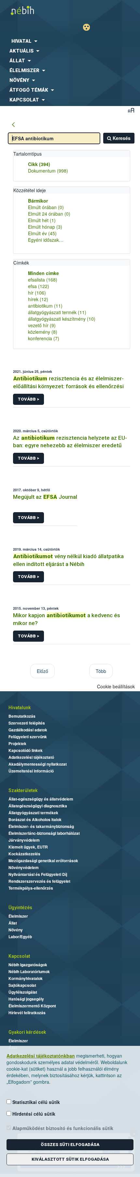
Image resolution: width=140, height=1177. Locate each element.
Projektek (17, 743)
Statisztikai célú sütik (35, 1102)
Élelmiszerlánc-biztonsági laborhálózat (44, 833)
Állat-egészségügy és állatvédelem (40, 799)
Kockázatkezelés (24, 854)
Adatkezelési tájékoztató (31, 757)
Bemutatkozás (21, 716)
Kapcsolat (19, 956)
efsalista (42, 279)
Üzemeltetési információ (31, 771)
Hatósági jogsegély (26, 999)
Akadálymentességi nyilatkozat (37, 764)
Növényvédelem (23, 867)
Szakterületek (22, 790)
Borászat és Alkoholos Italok (35, 819)
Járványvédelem (24, 840)
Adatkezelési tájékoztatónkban (41, 1055)
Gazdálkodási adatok (27, 730)
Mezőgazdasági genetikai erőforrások (43, 861)
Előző (42, 671)
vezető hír (42, 325)
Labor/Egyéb (20, 937)
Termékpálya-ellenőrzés (30, 888)
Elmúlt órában (46, 207)
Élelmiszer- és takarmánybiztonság (41, 826)
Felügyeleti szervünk (27, 737)
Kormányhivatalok (25, 978)
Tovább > (28, 399)
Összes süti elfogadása (70, 1144)
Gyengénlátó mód (89, 27)
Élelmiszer (18, 916)
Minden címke (43, 273)
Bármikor (38, 200)
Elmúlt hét (42, 220)
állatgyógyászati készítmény (61, 318)
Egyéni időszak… (45, 240)
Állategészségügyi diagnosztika (37, 806)
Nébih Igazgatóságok (27, 965)
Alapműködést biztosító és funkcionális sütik (62, 1128)
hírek (38, 299)
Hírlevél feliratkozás (27, 1013)
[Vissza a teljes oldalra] (13, 125)
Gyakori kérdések (27, 1032)
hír (37, 292)
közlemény (42, 332)
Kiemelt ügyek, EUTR (28, 847)
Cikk (39, 164)
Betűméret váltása (131, 110)
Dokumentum (48, 170)
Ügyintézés (20, 907)
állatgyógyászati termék (57, 312)
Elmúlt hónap (45, 226)
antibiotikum (45, 305)
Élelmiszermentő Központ (32, 1006)
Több (101, 671)
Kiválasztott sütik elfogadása (70, 1159)
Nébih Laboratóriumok (29, 971)
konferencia (43, 338)
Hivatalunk (19, 707)
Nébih (35, 10)
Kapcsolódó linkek (25, 750)
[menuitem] (70, 41)
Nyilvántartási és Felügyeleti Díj (37, 874)
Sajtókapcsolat (22, 985)
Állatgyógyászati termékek (33, 813)
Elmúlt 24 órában (49, 213)
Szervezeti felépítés (26, 723)
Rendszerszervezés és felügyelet (39, 881)
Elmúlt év (42, 233)
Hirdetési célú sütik (33, 1113)
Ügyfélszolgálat (22, 992)
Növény (15, 930)
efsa (38, 286)
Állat (12, 923)
